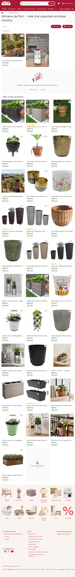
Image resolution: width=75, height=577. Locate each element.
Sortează (57, 26)
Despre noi (31, 534)
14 (71, 101)
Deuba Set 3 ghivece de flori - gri (37, 231)
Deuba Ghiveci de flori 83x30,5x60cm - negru (17, 126)
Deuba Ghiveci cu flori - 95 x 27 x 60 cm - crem (42, 126)
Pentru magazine (33, 547)
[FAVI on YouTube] (12, 551)
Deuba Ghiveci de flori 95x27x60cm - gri (40, 301)
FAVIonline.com (7, 566)
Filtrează (68, 26)
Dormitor (31, 518)
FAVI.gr (67, 569)
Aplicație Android (65, 534)
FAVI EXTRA (31, 549)
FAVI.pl (27, 569)
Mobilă (4, 9)
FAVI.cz (15, 569)
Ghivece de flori (14, 12)
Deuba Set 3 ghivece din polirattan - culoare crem (43, 266)
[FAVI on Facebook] (5, 551)
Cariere (6, 539)
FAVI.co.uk (55, 569)
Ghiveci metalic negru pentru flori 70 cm (40, 440)
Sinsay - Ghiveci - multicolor (60, 370)
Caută (51, 3)
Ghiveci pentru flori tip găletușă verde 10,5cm (17, 440)
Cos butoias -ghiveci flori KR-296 (62, 231)
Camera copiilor (43, 519)
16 (47, 101)
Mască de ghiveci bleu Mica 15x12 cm (63, 336)
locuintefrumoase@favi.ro (14, 534)
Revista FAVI (32, 544)
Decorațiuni (12, 9)
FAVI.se (49, 569)
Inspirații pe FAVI (33, 541)
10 (47, 136)
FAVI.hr (38, 569)
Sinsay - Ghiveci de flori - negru (12, 301)
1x (11, 229)
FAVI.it (43, 569)
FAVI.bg (62, 569)
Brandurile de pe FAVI (35, 539)
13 (22, 136)
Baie (7, 518)
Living (19, 518)
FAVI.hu (32, 569)
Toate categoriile (65, 9)
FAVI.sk (21, 569)
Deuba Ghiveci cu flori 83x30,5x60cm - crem (16, 405)
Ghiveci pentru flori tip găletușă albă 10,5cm (16, 336)
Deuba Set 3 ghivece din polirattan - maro (15, 231)
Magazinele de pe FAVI (35, 536)
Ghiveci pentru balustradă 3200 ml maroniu (16, 196)
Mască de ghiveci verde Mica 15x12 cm (14, 266)
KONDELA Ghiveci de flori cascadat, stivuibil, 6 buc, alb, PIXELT (47, 336)
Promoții (68, 518)
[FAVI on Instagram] (9, 551)
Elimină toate (33, 89)
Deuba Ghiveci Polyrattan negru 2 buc (39, 405)
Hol (56, 518)
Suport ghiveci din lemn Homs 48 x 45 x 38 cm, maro (44, 161)
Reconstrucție (41, 9)
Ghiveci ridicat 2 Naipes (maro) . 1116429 (15, 475)
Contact (6, 536)
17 (22, 101)
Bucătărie (51, 9)
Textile (19, 9)
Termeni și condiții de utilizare (38, 552)
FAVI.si (73, 569)
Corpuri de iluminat (29, 9)
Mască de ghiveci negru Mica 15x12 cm (39, 370)
